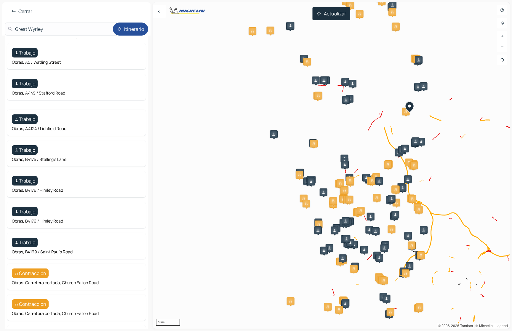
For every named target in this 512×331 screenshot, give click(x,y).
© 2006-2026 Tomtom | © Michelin (465, 325)
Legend (501, 325)
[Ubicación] (502, 60)
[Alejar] (502, 46)
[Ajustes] (502, 23)
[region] (331, 165)
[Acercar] (502, 36)
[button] (329, 248)
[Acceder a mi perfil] (502, 10)
